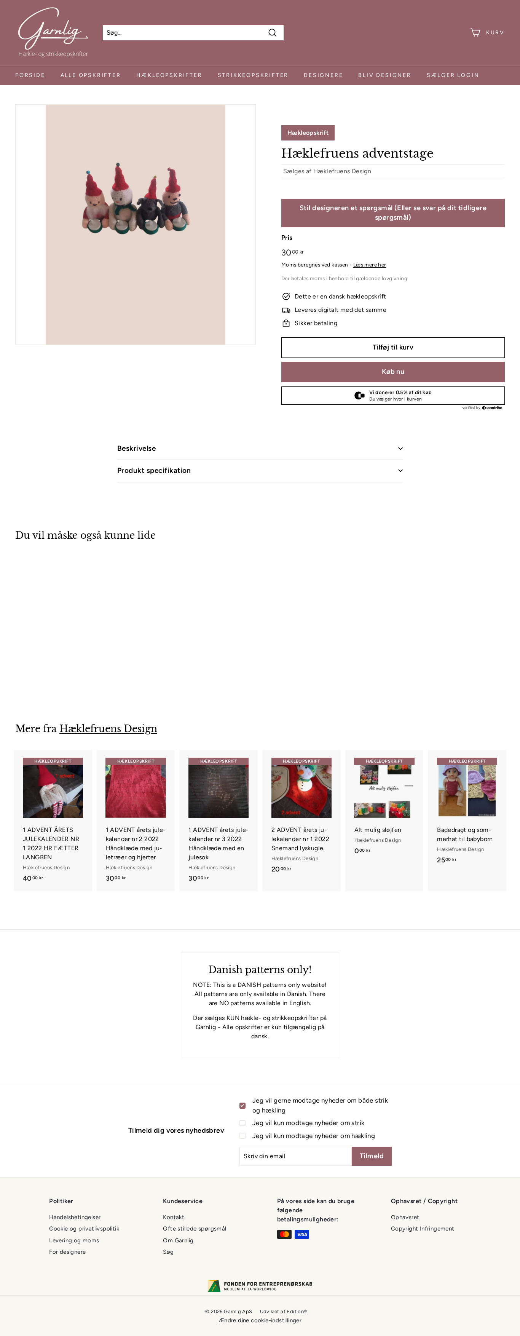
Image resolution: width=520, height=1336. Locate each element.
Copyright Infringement (423, 1228)
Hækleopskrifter (169, 75)
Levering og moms (74, 1240)
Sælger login (453, 75)
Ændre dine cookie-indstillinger (260, 1320)
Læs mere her (369, 265)
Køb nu (393, 371)
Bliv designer (384, 75)
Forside (30, 75)
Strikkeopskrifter (253, 75)
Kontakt (173, 1217)
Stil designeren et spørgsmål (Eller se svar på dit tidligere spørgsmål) (393, 213)
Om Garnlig (178, 1240)
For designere (67, 1251)
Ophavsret (405, 1217)
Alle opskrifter (91, 75)
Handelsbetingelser (74, 1217)
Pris (287, 237)
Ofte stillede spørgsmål (194, 1228)
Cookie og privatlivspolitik (84, 1228)
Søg (168, 1251)
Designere (323, 75)
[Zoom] (135, 225)
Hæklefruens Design (342, 171)
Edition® (297, 1311)
